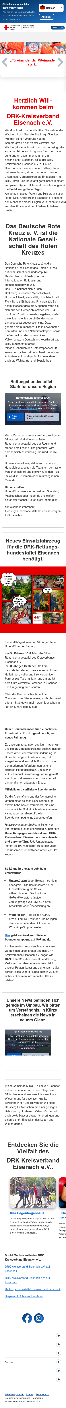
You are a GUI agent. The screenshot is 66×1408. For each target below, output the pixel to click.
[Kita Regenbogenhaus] (33, 1192)
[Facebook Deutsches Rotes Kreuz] (27, 1318)
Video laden (14, 417)
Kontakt (20, 1394)
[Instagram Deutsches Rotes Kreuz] (39, 1318)
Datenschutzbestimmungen (23, 408)
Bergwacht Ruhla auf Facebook (24, 1296)
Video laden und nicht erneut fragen (40, 417)
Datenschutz (42, 1394)
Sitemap (30, 1394)
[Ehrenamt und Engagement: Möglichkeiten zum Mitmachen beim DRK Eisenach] (33, 65)
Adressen (10, 1394)
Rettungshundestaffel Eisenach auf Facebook (32, 1289)
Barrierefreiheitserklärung (17, 1397)
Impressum (37, 1397)
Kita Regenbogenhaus (27, 1213)
